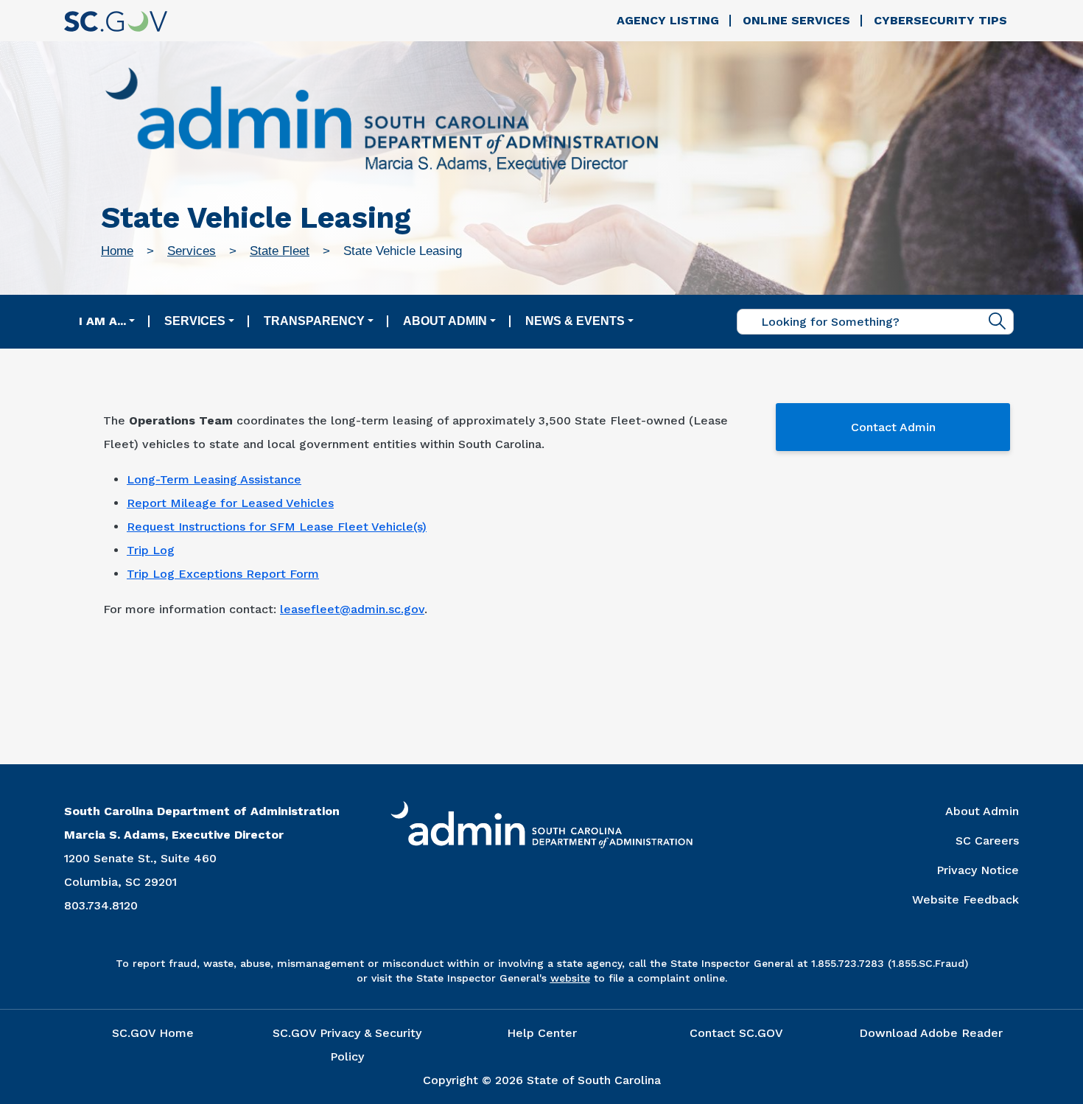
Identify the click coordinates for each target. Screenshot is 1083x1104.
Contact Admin (893, 427)
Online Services (796, 20)
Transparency (314, 321)
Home (117, 251)
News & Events (575, 321)
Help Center (542, 1033)
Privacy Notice (977, 870)
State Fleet (279, 251)
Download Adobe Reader (931, 1033)
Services (191, 251)
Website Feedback (965, 899)
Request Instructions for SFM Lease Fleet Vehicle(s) (277, 527)
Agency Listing (668, 20)
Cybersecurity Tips (940, 20)
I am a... (102, 321)
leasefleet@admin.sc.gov (352, 609)
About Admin (445, 321)
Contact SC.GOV (736, 1033)
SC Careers (987, 841)
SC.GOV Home (153, 1033)
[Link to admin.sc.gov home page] (381, 122)
